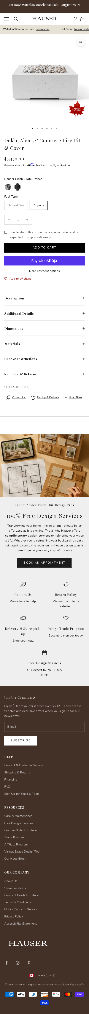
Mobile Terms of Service (20, 909)
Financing (10, 780)
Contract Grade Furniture (21, 895)
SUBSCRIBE (44, 985)
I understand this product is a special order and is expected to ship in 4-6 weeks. (44, 234)
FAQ (7, 787)
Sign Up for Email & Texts (22, 794)
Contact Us (23, 594)
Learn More (42, 29)
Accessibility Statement (20, 924)
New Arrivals (81, 29)
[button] (17, 278)
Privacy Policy (13, 916)
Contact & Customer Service (23, 765)
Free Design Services (44, 663)
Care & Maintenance (18, 816)
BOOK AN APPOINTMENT (44, 563)
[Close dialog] (82, 940)
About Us (10, 881)
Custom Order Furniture (20, 830)
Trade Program (14, 837)
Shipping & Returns (17, 772)
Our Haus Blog (14, 859)
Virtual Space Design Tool (22, 852)
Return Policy (66, 594)
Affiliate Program (16, 844)
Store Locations (15, 888)
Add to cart (45, 248)
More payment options (44, 271)
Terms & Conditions (17, 902)
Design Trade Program (66, 628)
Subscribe (20, 740)
